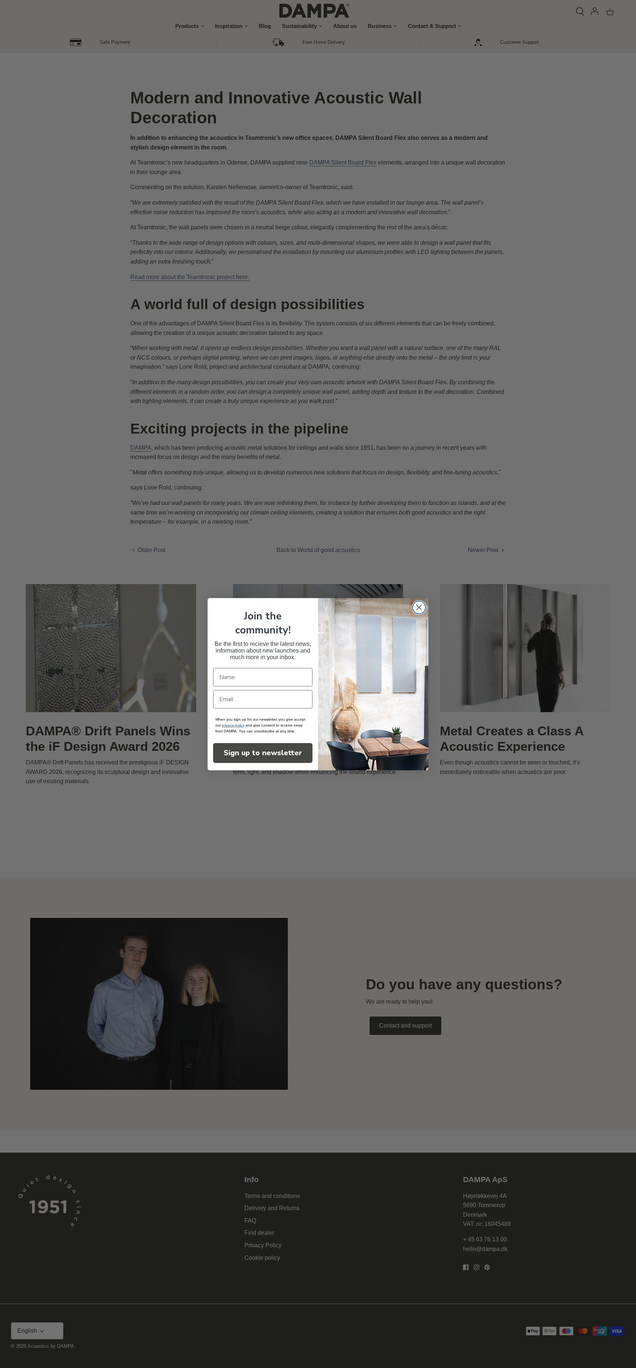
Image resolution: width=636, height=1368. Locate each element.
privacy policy (233, 725)
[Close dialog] (419, 607)
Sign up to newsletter (263, 753)
